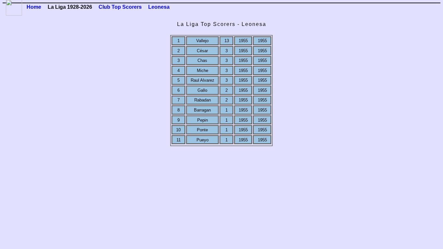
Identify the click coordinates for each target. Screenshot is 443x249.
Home (34, 7)
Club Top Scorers (120, 7)
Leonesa (159, 7)
